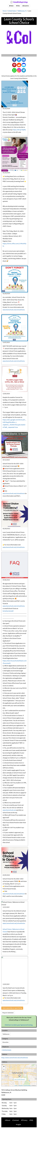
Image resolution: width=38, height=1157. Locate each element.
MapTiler (21, 1085)
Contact (16, 1120)
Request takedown (8, 1013)
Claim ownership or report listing (12, 1008)
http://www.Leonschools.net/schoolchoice (14, 1058)
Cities (18, 6)
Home (12, 6)
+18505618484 (6, 1050)
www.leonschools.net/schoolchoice (14, 493)
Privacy (24, 1120)
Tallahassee (5, 1034)
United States (12, 11)
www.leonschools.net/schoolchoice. (14, 310)
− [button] (3, 1069)
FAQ (31, 1120)
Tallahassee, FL (22, 11)
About (8, 1120)
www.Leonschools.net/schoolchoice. (14, 923)
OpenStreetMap (27, 1085)
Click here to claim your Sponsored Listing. (19, 1025)
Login (19, 1124)
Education (5, 1042)
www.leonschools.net (9, 810)
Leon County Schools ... (20, 1079)
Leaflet (15, 1085)
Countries (26, 6)
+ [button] (3, 1066)
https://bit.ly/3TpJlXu (19, 130)
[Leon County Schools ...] (19, 1076)
